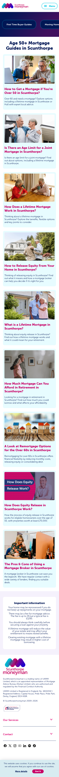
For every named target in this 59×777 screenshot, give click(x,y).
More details (21, 771)
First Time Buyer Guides (19, 24)
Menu (52, 6)
